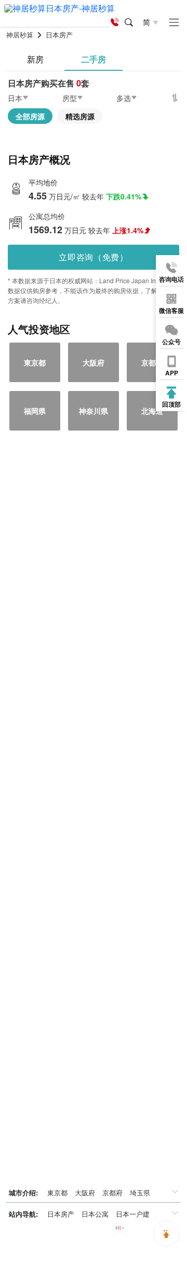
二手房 (93, 59)
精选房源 (80, 116)
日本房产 (60, 1214)
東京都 (57, 1192)
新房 (35, 59)
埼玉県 (140, 1192)
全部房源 (30, 116)
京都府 (112, 1192)
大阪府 (85, 1192)
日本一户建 (133, 1214)
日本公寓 (95, 1214)
